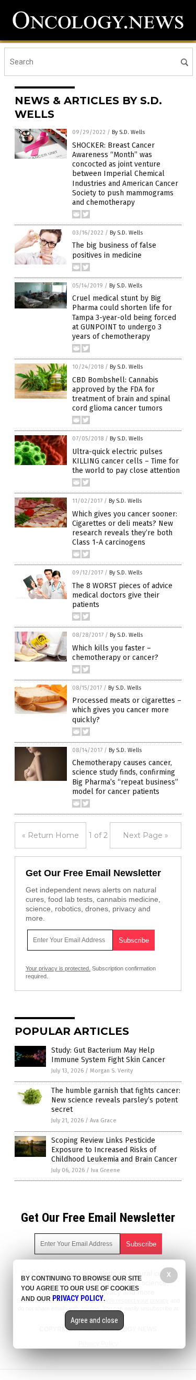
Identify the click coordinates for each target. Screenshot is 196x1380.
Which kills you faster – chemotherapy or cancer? (115, 653)
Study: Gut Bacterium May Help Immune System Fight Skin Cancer (108, 1055)
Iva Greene (105, 1170)
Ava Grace (103, 1120)
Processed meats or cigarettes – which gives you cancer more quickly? (126, 710)
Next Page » (145, 835)
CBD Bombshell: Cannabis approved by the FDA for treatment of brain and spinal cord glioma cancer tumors (121, 394)
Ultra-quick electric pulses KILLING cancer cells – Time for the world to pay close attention (126, 461)
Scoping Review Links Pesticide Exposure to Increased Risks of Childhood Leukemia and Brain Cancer (114, 1150)
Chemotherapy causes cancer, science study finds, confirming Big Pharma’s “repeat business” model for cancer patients (125, 777)
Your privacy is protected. (58, 968)
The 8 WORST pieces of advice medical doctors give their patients (122, 595)
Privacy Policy (77, 1298)
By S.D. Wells (128, 132)
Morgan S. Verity (111, 1070)
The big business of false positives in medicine (114, 250)
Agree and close (94, 1320)
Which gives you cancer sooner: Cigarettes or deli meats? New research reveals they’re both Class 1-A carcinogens (124, 528)
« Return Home (50, 835)
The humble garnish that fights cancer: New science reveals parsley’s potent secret (115, 1100)
